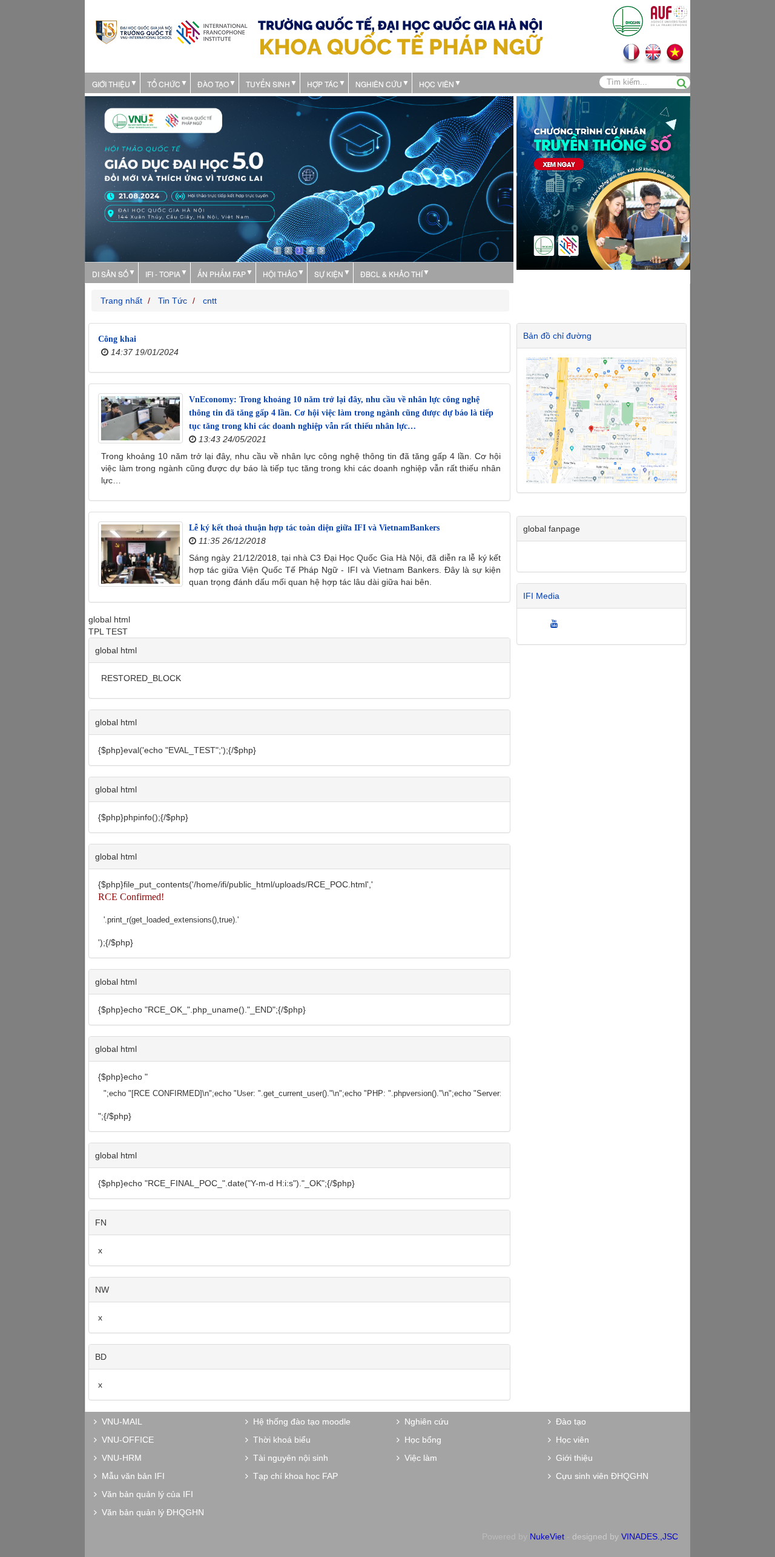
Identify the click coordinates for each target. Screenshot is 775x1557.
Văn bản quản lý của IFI (145, 1494)
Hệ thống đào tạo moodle (299, 1421)
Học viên (570, 1439)
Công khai (117, 339)
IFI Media (541, 596)
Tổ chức (163, 84)
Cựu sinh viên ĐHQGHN (599, 1476)
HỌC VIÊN (436, 84)
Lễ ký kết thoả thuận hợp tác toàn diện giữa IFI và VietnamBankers (314, 527)
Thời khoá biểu (279, 1439)
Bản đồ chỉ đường (557, 336)
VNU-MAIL (119, 1421)
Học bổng (420, 1439)
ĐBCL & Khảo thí (391, 274)
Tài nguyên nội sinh (288, 1458)
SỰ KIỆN (328, 274)
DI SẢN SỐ (110, 274)
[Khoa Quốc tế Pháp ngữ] (171, 31)
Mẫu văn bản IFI (131, 1476)
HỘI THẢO (280, 274)
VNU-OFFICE (125, 1439)
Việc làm (418, 1458)
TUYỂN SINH (268, 84)
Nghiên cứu (378, 84)
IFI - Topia (162, 274)
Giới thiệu (111, 84)
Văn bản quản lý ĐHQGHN (150, 1512)
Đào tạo (213, 84)
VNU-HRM (119, 1458)
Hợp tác (322, 84)
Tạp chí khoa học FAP (293, 1476)
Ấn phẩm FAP (221, 274)
